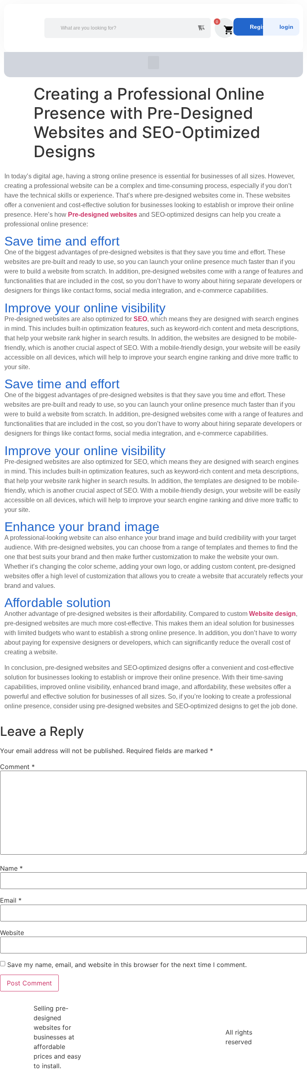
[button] (153, 62)
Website (12, 932)
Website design (272, 613)
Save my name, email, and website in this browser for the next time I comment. (127, 964)
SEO (140, 319)
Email (11, 900)
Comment (17, 766)
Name (11, 868)
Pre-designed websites (102, 214)
